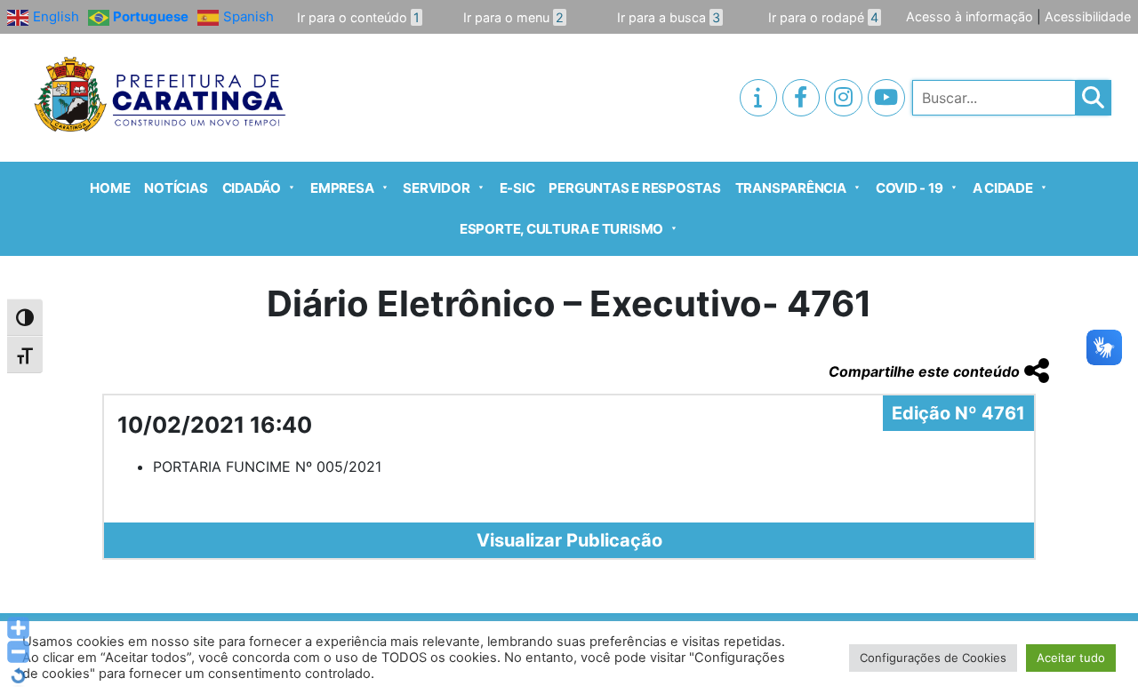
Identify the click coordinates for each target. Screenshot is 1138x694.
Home (110, 187)
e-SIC (517, 187)
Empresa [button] (341, 187)
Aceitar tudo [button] (1071, 657)
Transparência (790, 187)
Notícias (175, 187)
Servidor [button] (436, 187)
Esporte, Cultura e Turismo (561, 228)
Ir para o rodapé (823, 17)
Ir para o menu (513, 17)
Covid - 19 (909, 187)
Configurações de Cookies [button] (933, 657)
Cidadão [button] (251, 187)
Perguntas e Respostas (634, 187)
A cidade (1003, 187)
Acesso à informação (969, 16)
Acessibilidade (1088, 16)
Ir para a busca (668, 17)
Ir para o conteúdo (358, 17)
